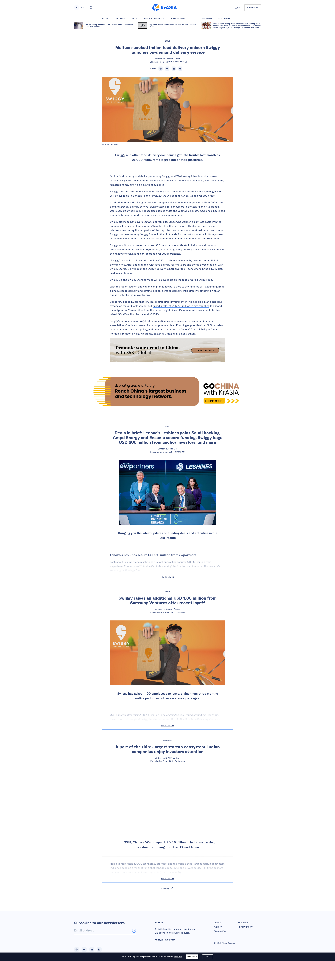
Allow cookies (192, 957)
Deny (207, 957)
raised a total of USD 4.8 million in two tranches (181, 305)
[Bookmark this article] (186, 61)
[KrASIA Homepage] (164, 7)
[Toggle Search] (91, 7)
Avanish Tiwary (172, 58)
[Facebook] (160, 68)
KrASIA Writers (172, 758)
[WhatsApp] (180, 68)
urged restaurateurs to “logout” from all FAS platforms (185, 329)
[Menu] (76, 7)
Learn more (178, 957)
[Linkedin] (174, 68)
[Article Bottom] (167, 350)
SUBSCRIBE (252, 8)
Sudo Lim (172, 448)
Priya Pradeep (172, 911)
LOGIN (237, 8)
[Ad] (167, 391)
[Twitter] (167, 68)
